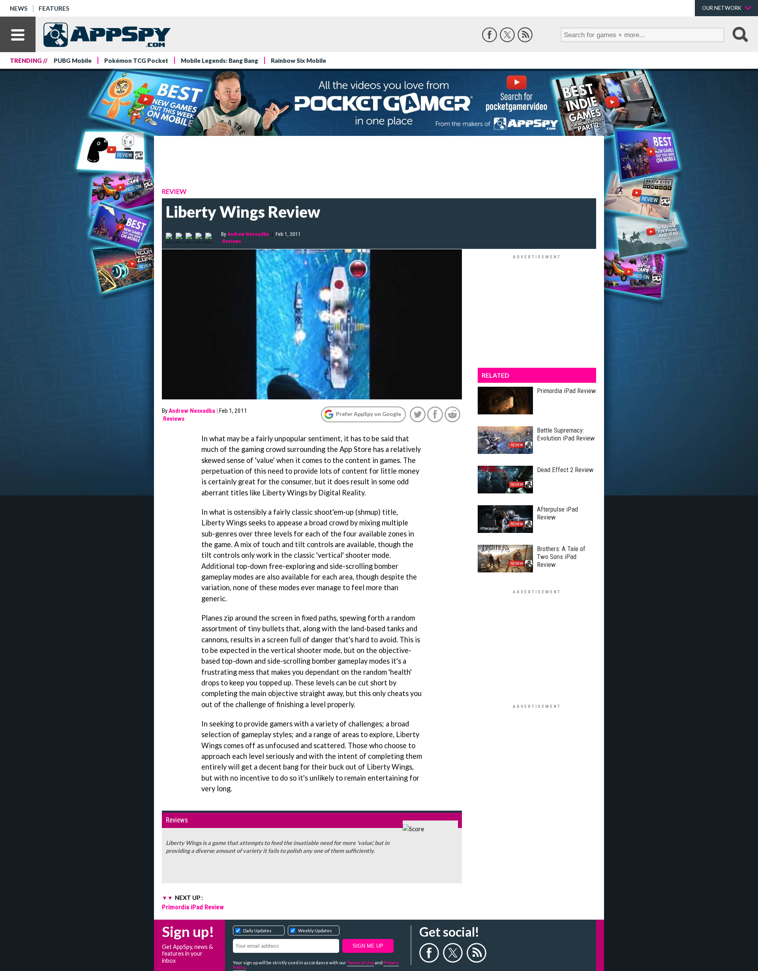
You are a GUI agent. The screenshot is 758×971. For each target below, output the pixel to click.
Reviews (231, 241)
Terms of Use (360, 962)
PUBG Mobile (73, 60)
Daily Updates (257, 930)
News (19, 8)
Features (54, 8)
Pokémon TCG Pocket (136, 60)
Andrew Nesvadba (248, 234)
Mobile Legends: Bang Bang (219, 60)
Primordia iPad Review (193, 907)
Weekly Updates (315, 930)
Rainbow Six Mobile (298, 60)
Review (174, 192)
